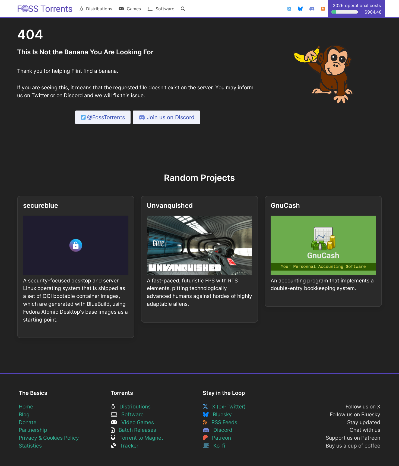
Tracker (127, 445)
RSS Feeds (222, 422)
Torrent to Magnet (139, 437)
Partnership (33, 430)
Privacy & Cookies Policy (49, 437)
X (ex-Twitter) (227, 406)
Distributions (97, 8)
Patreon (219, 437)
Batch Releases (135, 430)
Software (163, 8)
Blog (24, 414)
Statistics (30, 445)
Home (26, 406)
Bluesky (220, 414)
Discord (220, 430)
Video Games (135, 422)
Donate (27, 422)
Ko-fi (217, 445)
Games (132, 8)
